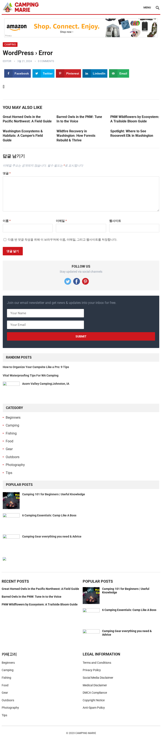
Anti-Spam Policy (94, 707)
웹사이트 (115, 220)
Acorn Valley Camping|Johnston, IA (45, 383)
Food (9, 441)
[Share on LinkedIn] (4, 380)
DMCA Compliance (95, 692)
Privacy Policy (92, 670)
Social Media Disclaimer (98, 677)
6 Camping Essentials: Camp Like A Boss (49, 515)
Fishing (11, 433)
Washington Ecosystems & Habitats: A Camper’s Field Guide (23, 135)
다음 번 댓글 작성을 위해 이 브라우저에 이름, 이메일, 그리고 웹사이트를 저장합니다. (62, 239)
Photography (15, 465)
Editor (7, 61)
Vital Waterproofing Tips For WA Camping (30, 375)
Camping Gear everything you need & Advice (51, 536)
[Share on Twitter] (4, 361)
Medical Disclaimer (95, 685)
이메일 (61, 220)
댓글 (7, 173)
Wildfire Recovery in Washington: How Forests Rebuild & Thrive (76, 135)
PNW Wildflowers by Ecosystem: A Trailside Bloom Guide (40, 604)
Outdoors (12, 457)
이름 (7, 220)
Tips (9, 473)
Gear (9, 449)
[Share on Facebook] (4, 352)
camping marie (85, 733)
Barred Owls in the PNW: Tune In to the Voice (31, 596)
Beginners (13, 418)
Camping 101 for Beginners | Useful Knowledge (53, 494)
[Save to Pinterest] (4, 371)
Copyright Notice (94, 700)
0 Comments (46, 61)
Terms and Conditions (97, 662)
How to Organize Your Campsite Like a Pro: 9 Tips (36, 367)
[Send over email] (4, 390)
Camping (10, 44)
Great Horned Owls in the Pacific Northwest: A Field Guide (40, 588)
